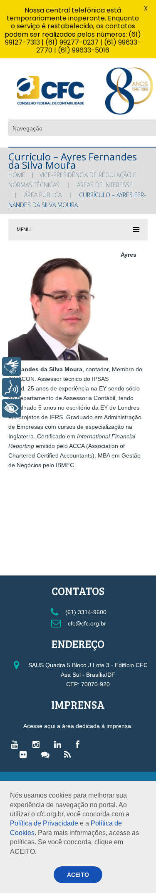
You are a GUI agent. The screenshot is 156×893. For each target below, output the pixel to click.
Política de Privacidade (44, 823)
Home (16, 175)
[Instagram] (38, 744)
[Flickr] (25, 754)
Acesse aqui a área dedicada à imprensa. (78, 726)
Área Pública (43, 195)
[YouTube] (16, 744)
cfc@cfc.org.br (86, 623)
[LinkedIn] (60, 744)
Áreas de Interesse (105, 185)
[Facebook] (79, 744)
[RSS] (69, 754)
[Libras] (11, 366)
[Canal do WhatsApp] (47, 754)
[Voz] (11, 387)
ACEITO (78, 874)
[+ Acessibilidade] (11, 408)
